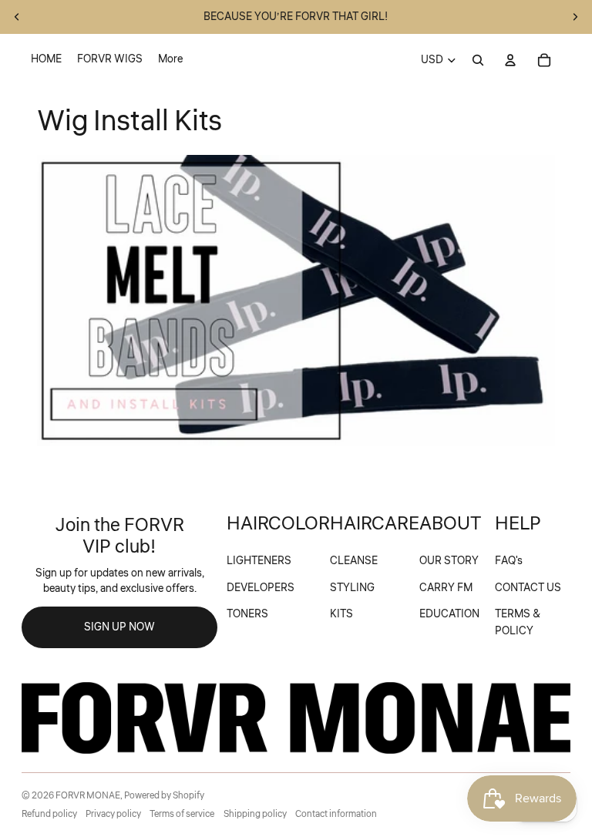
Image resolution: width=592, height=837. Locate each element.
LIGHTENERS (259, 561)
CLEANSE (354, 561)
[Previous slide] (17, 17)
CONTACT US (528, 588)
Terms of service (182, 814)
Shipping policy (255, 814)
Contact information (336, 814)
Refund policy (49, 814)
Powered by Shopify (164, 795)
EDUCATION (449, 614)
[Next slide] (575, 17)
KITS (341, 614)
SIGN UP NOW (119, 627)
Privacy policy (113, 814)
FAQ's (509, 561)
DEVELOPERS (260, 588)
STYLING (352, 588)
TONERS (247, 614)
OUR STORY (449, 561)
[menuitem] (46, 60)
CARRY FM (446, 588)
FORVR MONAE (88, 795)
